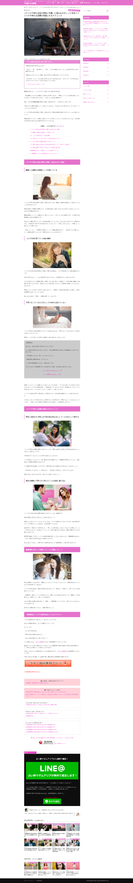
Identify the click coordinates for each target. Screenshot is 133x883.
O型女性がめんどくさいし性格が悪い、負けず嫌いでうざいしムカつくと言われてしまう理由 (95, 37)
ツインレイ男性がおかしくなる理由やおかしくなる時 (95, 51)
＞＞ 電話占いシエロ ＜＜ (51, 374)
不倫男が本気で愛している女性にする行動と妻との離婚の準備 (41, 704)
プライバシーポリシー (29, 880)
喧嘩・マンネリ (60, 2)
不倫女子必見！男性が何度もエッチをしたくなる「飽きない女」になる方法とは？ (46, 692)
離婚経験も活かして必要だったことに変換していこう (44, 150)
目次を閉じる (60, 126)
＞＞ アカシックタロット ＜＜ (51, 370)
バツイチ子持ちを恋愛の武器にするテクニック (42, 141)
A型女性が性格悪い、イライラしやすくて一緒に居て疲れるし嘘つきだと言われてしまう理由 (95, 45)
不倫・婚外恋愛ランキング (60, 743)
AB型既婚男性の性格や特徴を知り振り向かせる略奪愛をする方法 (42, 731)
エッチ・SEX (96, 2)
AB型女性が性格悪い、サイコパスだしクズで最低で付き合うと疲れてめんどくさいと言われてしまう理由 (95, 30)
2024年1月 (86, 63)
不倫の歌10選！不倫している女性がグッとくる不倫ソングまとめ (42, 713)
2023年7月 (86, 75)
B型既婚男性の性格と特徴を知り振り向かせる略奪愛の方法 (40, 727)
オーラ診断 (39, 642)
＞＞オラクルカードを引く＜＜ (34, 84)
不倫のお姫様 (30, 3)
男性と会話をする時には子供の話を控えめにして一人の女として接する (50, 144)
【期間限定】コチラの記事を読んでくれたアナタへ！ (44, 153)
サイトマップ (105, 2)
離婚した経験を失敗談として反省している (42, 132)
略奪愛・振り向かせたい (85, 2)
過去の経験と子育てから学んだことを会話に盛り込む (45, 147)
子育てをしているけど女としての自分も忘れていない (45, 138)
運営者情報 (39, 880)
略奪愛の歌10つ (30, 716)
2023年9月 (86, 67)
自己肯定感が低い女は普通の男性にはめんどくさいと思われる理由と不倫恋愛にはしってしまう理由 (95, 23)
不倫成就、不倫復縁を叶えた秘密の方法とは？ (37, 682)
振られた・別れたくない (72, 2)
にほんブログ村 (69, 737)
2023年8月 (86, 71)
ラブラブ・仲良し (51, 2)
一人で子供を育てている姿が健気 (40, 135)
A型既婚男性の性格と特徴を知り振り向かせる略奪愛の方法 (40, 724)
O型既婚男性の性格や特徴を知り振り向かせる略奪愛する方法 (41, 729)
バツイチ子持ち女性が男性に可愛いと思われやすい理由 (44, 129)
